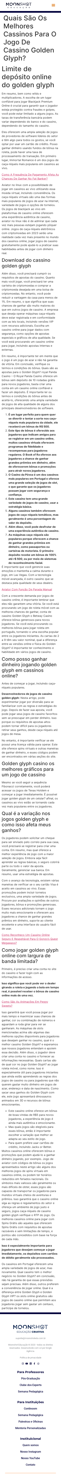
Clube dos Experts (31, 1385)
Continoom (30, 1408)
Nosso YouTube (30, 1458)
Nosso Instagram (30, 1451)
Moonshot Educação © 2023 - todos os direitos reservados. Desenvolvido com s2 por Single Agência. (30, 1348)
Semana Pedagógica (30, 1391)
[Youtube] (27, 1364)
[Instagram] (23, 1364)
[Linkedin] (30, 1364)
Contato (30, 1464)
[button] (53, 5)
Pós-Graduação (30, 1378)
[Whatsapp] (38, 1364)
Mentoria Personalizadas (30, 1428)
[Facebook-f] (34, 1364)
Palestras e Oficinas (30, 1421)
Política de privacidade (30, 1357)
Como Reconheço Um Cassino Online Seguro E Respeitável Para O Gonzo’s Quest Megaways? (30, 939)
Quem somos (31, 1445)
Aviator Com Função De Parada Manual (27, 589)
